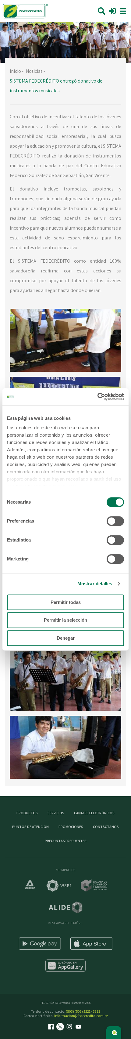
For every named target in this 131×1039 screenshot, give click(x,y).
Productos (27, 813)
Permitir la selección (65, 620)
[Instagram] (70, 1027)
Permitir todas (66, 602)
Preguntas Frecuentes (66, 840)
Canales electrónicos (94, 813)
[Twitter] (61, 1027)
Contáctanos (106, 826)
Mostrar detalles (94, 583)
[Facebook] (51, 1027)
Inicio (15, 71)
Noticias (34, 71)
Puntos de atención (30, 826)
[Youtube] (79, 1027)
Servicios (56, 813)
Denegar (66, 638)
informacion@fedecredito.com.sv (81, 1015)
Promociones (70, 826)
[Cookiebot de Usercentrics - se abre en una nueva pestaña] (97, 397)
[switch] (115, 521)
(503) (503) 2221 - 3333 (83, 1011)
